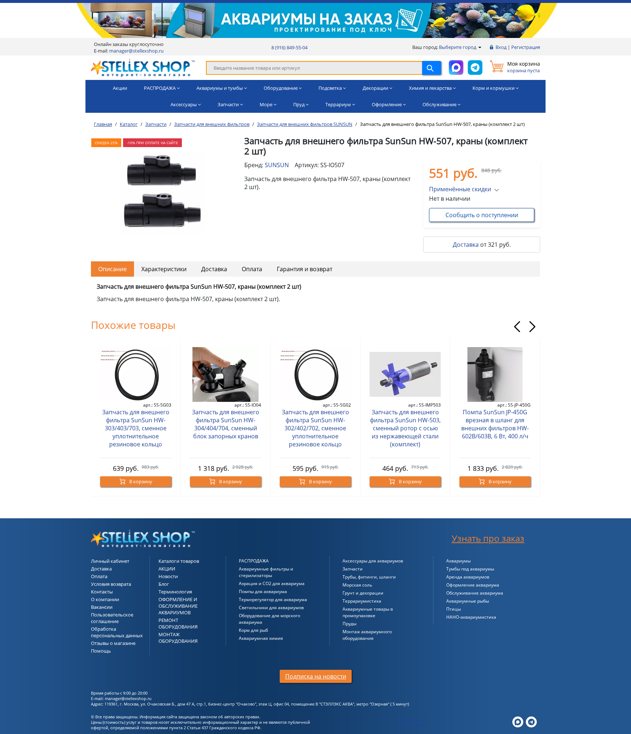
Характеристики (164, 269)
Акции (120, 88)
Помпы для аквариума (263, 591)
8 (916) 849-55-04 (289, 47)
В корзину (140, 481)
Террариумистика (362, 601)
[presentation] (517, 327)
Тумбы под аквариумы (470, 569)
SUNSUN (277, 165)
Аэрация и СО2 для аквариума (272, 583)
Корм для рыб (253, 630)
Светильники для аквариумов (271, 607)
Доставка (466, 245)
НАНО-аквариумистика (471, 617)
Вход (501, 47)
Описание (112, 269)
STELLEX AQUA (412, 719)
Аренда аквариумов (467, 577)
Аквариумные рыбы (467, 601)
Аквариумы (458, 561)
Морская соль (357, 585)
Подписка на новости (315, 676)
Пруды (349, 623)
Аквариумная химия (261, 638)
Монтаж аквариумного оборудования (367, 635)
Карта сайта (409, 724)
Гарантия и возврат (304, 269)
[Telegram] (531, 721)
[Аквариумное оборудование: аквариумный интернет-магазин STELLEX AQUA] (143, 67)
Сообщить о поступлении (481, 215)
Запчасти (353, 569)
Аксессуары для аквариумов (373, 561)
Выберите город (458, 47)
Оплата (252, 269)
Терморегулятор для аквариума (273, 599)
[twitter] (517, 721)
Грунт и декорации (363, 593)
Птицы (453, 609)
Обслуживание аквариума (474, 593)
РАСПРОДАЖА (254, 561)
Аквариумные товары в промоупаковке (368, 612)
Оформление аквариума (472, 585)
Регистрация (525, 47)
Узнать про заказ (488, 538)
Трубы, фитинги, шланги (369, 577)
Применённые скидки (460, 189)
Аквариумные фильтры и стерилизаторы (266, 572)
